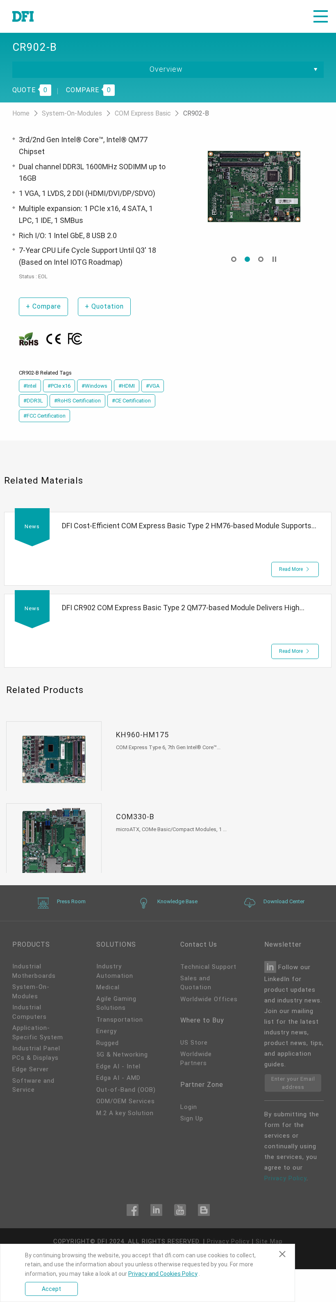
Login (188, 1107)
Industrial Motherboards (34, 971)
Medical (108, 987)
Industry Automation (114, 971)
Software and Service (33, 1085)
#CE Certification (131, 401)
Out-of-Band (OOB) (126, 1089)
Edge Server (30, 1069)
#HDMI (126, 386)
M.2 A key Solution (125, 1113)
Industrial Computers (29, 1012)
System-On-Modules (73, 113)
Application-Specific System (37, 1032)
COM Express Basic (144, 113)
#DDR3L (33, 401)
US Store (194, 1042)
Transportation (119, 1019)
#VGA (152, 386)
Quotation (104, 306)
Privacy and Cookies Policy (163, 1273)
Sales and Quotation (195, 983)
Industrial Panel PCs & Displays (36, 1053)
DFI (102, 1241)
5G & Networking (122, 1054)
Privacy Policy (285, 1178)
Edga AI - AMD (118, 1078)
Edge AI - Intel (118, 1066)
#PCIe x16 (59, 386)
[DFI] (23, 16)
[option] (254, 186)
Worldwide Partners (196, 1058)
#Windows (94, 386)
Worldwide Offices (209, 999)
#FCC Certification (44, 416)
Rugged (107, 1043)
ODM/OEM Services (125, 1101)
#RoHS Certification (77, 401)
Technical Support (208, 966)
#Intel (29, 386)
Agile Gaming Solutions (116, 1003)
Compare (43, 306)
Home (21, 113)
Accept (51, 1289)
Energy (106, 1031)
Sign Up (191, 1118)
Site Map (269, 1241)
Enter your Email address (293, 1083)
